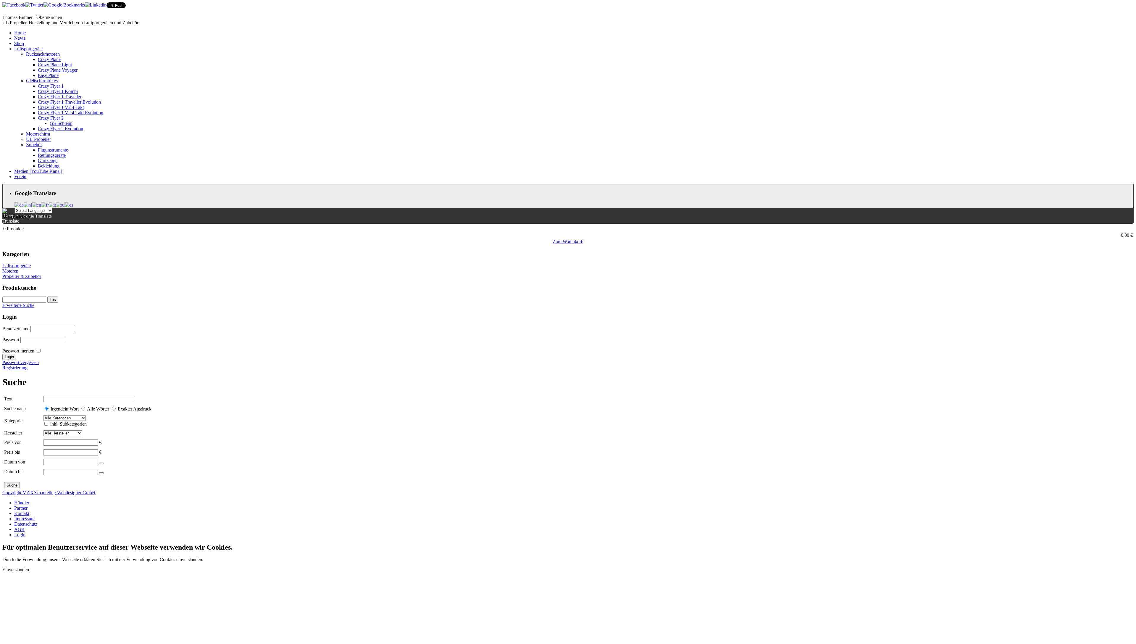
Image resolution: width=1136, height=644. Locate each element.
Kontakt (21, 513)
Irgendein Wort (65, 408)
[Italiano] (52, 204)
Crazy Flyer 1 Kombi (58, 91)
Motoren (10, 270)
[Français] (45, 204)
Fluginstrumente (53, 149)
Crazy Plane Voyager (58, 70)
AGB (19, 529)
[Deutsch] (19, 204)
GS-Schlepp (61, 123)
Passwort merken (18, 350)
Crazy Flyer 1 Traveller (59, 96)
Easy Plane (48, 75)
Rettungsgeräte (52, 155)
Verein (20, 176)
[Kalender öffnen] (101, 463)
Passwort (10, 339)
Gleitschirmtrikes (42, 80)
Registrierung (15, 367)
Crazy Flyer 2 (51, 117)
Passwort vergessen (20, 362)
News (19, 38)
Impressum (24, 518)
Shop (19, 43)
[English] (36, 204)
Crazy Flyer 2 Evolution (60, 128)
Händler (21, 502)
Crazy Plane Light (55, 64)
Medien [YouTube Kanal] (38, 171)
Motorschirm (38, 133)
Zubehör (34, 144)
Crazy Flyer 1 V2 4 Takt (61, 107)
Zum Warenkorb (568, 241)
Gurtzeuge (47, 160)
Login (19, 534)
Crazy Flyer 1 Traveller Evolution (69, 101)
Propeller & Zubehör (21, 276)
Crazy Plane (49, 59)
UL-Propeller (38, 139)
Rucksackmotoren (43, 54)
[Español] (68, 204)
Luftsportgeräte (28, 48)
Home (20, 32)
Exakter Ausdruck (134, 408)
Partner (21, 508)
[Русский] (60, 204)
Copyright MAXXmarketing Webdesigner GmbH (49, 492)
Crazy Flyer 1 (51, 85)
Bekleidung (48, 165)
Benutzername (15, 328)
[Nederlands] (28, 204)
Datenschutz (25, 524)
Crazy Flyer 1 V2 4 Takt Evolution (70, 112)
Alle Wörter (98, 408)
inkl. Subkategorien (68, 423)
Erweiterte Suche (18, 305)
